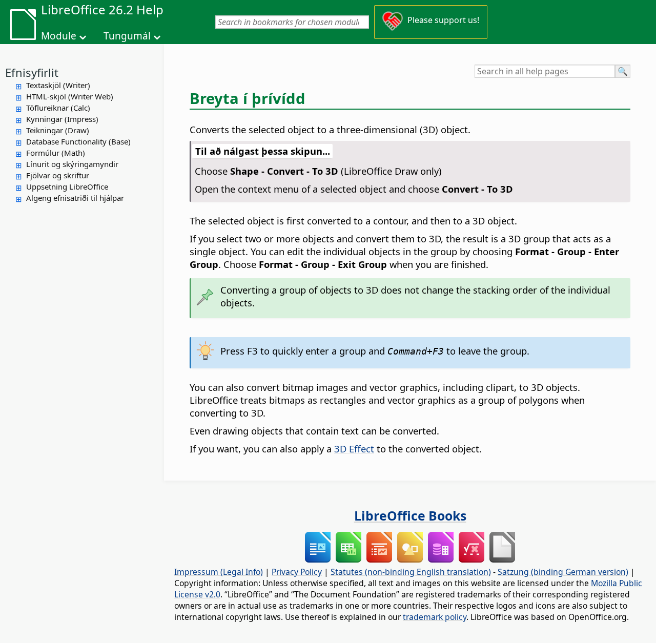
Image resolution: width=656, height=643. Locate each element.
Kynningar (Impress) (62, 119)
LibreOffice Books (410, 515)
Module (58, 36)
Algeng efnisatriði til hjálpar (75, 198)
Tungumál (127, 36)
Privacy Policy (297, 571)
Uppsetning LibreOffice (67, 186)
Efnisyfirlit (31, 72)
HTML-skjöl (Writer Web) (69, 96)
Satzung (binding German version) (563, 571)
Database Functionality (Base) (78, 141)
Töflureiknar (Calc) (58, 107)
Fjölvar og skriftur (57, 175)
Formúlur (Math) (55, 153)
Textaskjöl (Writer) (58, 85)
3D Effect (354, 448)
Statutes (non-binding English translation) (411, 571)
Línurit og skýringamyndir (72, 164)
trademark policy (434, 617)
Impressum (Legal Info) (218, 571)
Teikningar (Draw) (57, 130)
